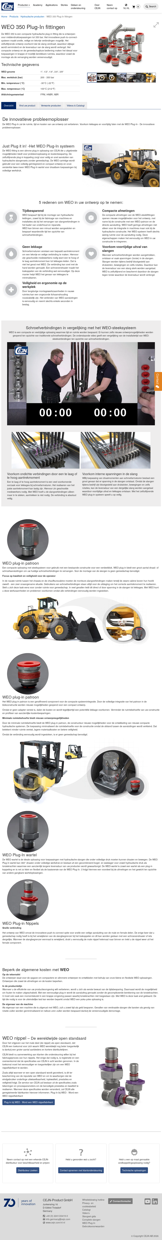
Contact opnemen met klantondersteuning (81, 1170)
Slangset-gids (89, 1216)
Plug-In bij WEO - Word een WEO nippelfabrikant (28, 1102)
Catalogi (86, 1209)
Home (4, 16)
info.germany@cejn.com (58, 1219)
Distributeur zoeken (27, 1170)
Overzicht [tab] (8, 105)
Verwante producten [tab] (51, 105)
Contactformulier (122, 1201)
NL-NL (126, 8)
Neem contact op (112, 6)
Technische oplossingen (134, 1170)
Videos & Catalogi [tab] (75, 105)
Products (13, 16)
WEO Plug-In (88, 1223)
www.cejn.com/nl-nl (55, 1222)
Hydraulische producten (32, 16)
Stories (64, 4)
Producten (23, 4)
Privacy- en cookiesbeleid (89, 1204)
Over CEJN (97, 6)
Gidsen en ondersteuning (78, 6)
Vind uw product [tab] (27, 105)
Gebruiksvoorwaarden (93, 1226)
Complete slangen (91, 1219)
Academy (37, 4)
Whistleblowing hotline (93, 1199)
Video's (86, 1213)
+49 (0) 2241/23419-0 (57, 1215)
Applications (52, 4)
